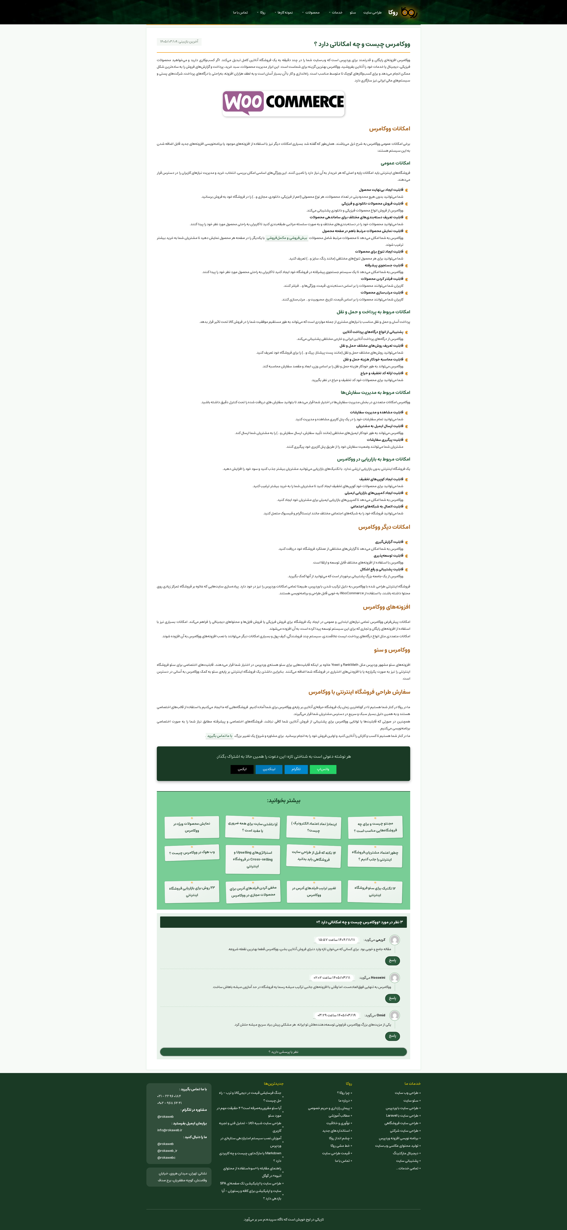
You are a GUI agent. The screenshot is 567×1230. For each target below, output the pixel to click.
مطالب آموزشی (339, 1116)
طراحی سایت (372, 12)
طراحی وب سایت (406, 1093)
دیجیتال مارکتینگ (405, 1153)
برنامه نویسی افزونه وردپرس (398, 1138)
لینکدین (269, 769)
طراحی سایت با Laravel (402, 1116)
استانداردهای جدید (336, 1131)
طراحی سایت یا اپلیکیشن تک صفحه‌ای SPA (250, 1183)
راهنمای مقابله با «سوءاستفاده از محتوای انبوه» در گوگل (252, 1172)
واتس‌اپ (323, 769)
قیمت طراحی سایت (336, 1153)
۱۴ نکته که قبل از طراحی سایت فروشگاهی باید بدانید (314, 856)
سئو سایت (411, 1101)
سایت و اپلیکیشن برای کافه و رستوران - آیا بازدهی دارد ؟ (251, 1194)
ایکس (242, 769)
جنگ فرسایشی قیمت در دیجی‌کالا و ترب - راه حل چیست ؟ (250, 1096)
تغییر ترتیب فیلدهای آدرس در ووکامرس (314, 891)
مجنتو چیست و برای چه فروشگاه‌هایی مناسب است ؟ (375, 827)
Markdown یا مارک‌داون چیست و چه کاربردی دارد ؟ (250, 1157)
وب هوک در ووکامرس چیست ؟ (192, 852)
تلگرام (296, 769)
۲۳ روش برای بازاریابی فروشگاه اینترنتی (192, 891)
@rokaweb (165, 1117)
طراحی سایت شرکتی (404, 1131)
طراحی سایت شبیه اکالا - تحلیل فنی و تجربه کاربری (250, 1127)
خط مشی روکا (340, 1146)
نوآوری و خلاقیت (338, 1123)
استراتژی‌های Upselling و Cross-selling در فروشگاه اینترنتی (253, 859)
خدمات (337, 12)
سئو (353, 12)
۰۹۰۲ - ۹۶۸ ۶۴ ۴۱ (169, 1103)
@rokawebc (166, 1158)
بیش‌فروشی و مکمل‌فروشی (287, 238)
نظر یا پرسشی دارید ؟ (283, 1052)
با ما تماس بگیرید (219, 736)
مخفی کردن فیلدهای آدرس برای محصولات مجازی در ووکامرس (253, 892)
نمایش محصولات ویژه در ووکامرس (191, 827)
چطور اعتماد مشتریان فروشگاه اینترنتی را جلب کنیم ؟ (375, 856)
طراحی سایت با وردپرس (402, 1108)
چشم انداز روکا (339, 1138)
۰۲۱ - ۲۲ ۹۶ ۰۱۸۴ (169, 1096)
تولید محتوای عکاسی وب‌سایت (396, 1146)
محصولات (312, 12)
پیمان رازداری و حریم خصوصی (329, 1108)
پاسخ (392, 960)
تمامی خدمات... (407, 1168)
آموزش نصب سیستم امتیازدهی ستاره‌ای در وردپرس (250, 1142)
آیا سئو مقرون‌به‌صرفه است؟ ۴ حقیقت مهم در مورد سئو (249, 1112)
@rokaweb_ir (167, 1151)
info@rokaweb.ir (169, 1130)
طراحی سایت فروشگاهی (401, 1123)
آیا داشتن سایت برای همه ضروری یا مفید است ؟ (253, 827)
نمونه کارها (285, 12)
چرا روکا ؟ (343, 1093)
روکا (393, 12)
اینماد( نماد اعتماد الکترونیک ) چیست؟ (314, 827)
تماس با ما (240, 12)
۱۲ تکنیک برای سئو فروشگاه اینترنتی (375, 891)
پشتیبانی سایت (407, 1161)
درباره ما (344, 1101)
